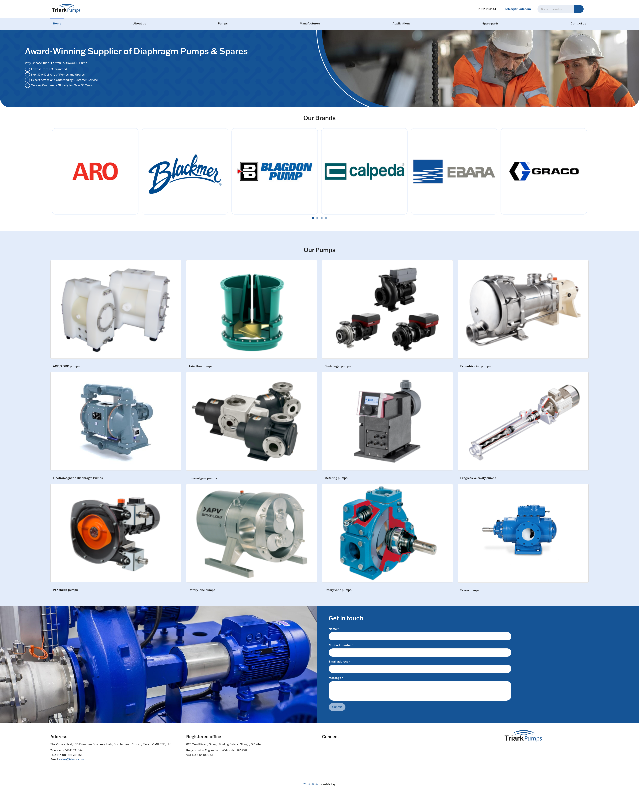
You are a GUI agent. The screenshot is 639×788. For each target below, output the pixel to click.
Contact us (578, 23)
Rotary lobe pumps (202, 590)
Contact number (341, 645)
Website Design (311, 784)
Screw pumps (469, 590)
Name (334, 629)
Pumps (223, 23)
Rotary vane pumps (337, 590)
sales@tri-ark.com (518, 9)
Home (57, 23)
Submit (337, 707)
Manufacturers (310, 23)
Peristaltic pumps (65, 589)
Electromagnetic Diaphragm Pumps (78, 478)
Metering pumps (335, 478)
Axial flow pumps (200, 366)
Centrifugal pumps (337, 366)
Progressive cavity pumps (478, 478)
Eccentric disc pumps (475, 366)
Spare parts (490, 23)
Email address (339, 661)
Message (336, 677)
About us (139, 23)
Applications (401, 23)
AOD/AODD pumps (66, 366)
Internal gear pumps (203, 478)
